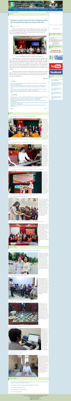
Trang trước (12, 108)
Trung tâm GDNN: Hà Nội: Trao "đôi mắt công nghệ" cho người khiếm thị (56, 97)
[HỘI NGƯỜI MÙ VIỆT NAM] (56, 57)
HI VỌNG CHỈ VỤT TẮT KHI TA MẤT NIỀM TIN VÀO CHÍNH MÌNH (21, 300)
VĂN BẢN (55, 9)
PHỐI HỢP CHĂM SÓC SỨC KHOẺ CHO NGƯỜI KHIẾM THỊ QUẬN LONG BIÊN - (28, 85)
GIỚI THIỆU (21, 9)
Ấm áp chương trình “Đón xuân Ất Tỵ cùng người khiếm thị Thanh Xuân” (22, 142)
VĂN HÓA (51, 9)
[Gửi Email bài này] (46, 18)
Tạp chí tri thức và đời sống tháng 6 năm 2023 (17, 387)
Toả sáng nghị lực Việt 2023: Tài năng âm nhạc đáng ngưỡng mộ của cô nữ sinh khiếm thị (25, 250)
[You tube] (56, 66)
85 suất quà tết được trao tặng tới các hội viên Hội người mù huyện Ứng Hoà (22, 116)
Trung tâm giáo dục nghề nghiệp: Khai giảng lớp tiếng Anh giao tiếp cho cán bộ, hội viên (24, 385)
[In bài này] (45, 18)
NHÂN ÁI (37, 9)
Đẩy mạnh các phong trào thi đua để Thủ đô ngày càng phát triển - (25, 99)
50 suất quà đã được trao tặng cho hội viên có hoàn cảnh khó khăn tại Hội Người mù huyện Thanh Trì (26, 169)
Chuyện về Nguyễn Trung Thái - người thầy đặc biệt (18, 275)
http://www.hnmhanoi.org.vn (37, 399)
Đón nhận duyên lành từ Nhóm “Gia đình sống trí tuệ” (18, 196)
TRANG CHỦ (16, 9)
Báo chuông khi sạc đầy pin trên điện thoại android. (18, 389)
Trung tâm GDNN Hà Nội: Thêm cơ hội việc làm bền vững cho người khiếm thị (56, 89)
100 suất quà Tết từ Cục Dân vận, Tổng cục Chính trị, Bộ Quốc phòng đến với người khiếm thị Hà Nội (26, 221)
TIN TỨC (26, 9)
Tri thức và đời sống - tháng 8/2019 (16, 391)
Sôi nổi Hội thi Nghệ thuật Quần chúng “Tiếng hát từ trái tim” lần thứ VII (56, 93)
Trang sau (45, 108)
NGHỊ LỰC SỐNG (32, 9)
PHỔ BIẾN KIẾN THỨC (44, 9)
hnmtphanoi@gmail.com (36, 397)
